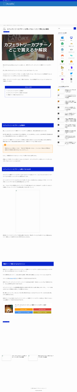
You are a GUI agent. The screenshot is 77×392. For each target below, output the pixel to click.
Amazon (11, 278)
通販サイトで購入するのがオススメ (15, 94)
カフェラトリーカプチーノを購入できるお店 (17, 92)
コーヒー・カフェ (6, 31)
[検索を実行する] (75, 28)
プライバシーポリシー (41, 388)
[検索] (73, 0)
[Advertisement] (38, 15)
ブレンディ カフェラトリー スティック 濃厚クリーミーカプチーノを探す (30, 305)
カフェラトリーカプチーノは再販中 (15, 90)
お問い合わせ (34, 388)
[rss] (72, 0)
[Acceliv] (9, 3)
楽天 (15, 278)
